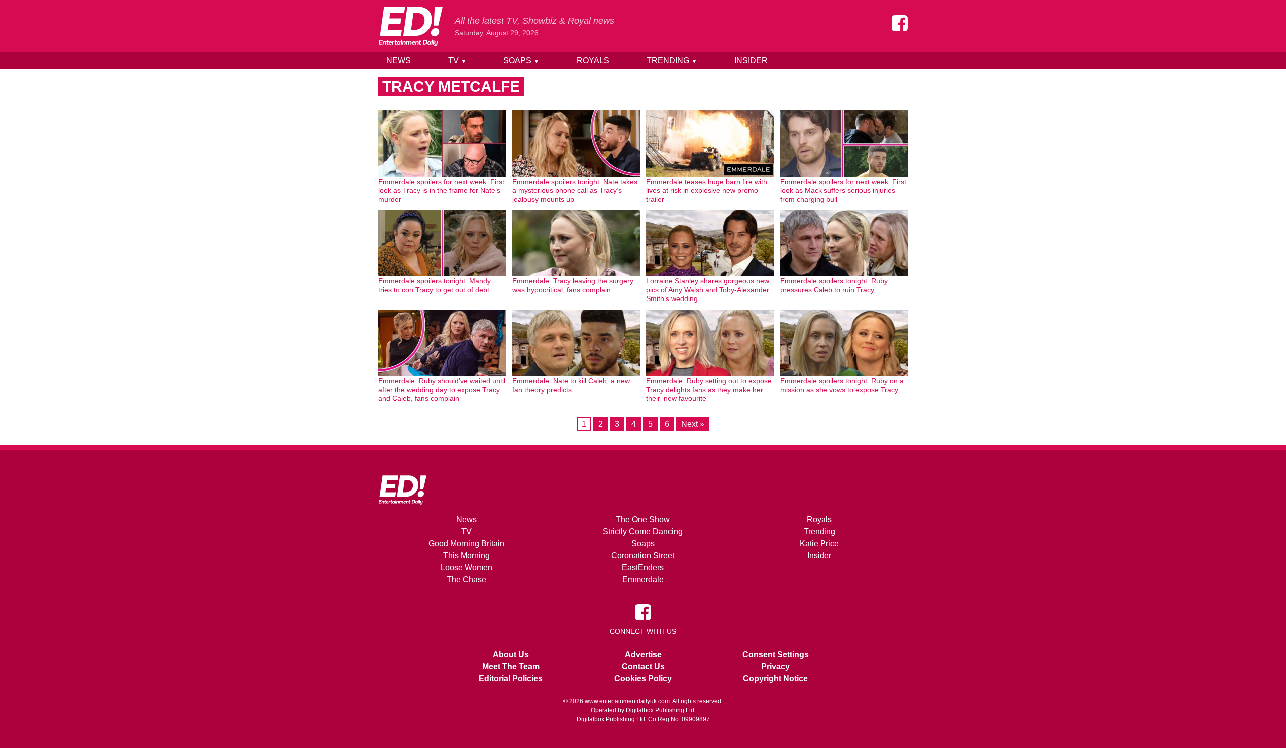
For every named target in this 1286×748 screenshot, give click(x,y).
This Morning (466, 555)
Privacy (775, 666)
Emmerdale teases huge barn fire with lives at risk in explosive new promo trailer (706, 190)
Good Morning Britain (466, 543)
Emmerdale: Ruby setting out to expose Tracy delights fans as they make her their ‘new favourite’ (709, 389)
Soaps (521, 60)
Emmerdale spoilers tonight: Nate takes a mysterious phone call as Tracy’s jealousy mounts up (574, 190)
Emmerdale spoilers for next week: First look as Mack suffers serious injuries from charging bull (843, 190)
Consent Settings (775, 654)
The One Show (643, 519)
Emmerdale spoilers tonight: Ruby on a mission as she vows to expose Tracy (842, 385)
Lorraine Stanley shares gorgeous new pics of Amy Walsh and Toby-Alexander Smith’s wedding (707, 290)
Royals (593, 60)
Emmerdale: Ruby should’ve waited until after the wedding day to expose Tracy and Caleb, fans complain (441, 389)
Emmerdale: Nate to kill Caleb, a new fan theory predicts (571, 385)
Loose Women (466, 567)
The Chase (466, 579)
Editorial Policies (511, 678)
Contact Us (643, 666)
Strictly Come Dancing (643, 531)
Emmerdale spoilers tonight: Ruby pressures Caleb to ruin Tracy (834, 285)
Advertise (643, 654)
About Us (511, 654)
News (398, 60)
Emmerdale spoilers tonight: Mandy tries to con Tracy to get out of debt (434, 285)
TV (457, 60)
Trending (672, 60)
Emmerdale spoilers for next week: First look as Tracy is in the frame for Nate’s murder (441, 190)
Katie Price (819, 543)
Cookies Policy (643, 678)
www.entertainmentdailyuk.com (627, 701)
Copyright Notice (775, 678)
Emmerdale (643, 579)
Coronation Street (642, 555)
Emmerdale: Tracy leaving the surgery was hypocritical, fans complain (572, 285)
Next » (692, 424)
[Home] (410, 26)
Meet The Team (511, 666)
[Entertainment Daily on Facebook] (900, 23)
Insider (751, 60)
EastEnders (643, 567)
